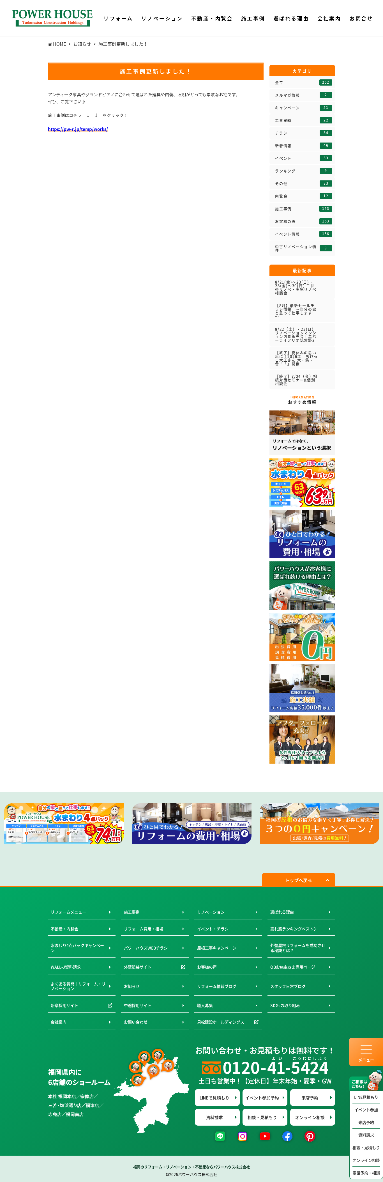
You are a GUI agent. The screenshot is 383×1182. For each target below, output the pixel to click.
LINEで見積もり (214, 1098)
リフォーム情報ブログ (216, 986)
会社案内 (58, 1022)
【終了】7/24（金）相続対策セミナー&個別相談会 (296, 379)
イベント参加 (366, 1109)
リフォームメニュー (68, 912)
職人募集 (205, 1005)
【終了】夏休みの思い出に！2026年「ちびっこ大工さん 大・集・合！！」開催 (296, 358)
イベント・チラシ (213, 928)
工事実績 (301, 120)
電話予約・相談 (366, 1173)
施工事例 (302, 209)
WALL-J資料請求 (66, 967)
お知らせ (132, 986)
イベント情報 (302, 234)
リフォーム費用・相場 (143, 928)
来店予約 (366, 1122)
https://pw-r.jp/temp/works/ (78, 129)
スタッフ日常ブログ (288, 986)
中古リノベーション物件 (301, 248)
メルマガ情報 (301, 95)
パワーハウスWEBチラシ (146, 948)
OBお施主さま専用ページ (292, 967)
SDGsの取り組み (285, 1005)
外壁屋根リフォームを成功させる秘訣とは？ (297, 947)
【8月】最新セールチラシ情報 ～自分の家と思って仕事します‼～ (296, 311)
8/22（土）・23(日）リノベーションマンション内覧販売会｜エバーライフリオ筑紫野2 (297, 334)
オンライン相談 (366, 1160)
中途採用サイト (137, 1005)
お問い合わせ (135, 1022)
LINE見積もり (366, 1097)
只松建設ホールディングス (220, 1022)
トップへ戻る (298, 880)
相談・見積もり (366, 1147)
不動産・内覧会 (64, 928)
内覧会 (301, 196)
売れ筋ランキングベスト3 (293, 928)
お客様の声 (302, 221)
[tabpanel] (64, 823)
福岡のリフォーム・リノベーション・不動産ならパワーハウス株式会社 (191, 1166)
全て (302, 82)
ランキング (301, 171)
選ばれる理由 (282, 912)
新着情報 (301, 145)
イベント (301, 158)
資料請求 (366, 1135)
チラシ (301, 133)
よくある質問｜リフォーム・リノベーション (78, 986)
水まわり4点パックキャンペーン (77, 947)
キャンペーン (301, 108)
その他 (301, 183)
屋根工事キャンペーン (216, 948)
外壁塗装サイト (137, 967)
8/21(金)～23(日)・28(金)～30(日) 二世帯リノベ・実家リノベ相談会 (296, 287)
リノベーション (211, 912)
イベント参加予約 (262, 1098)
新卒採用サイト (64, 1005)
